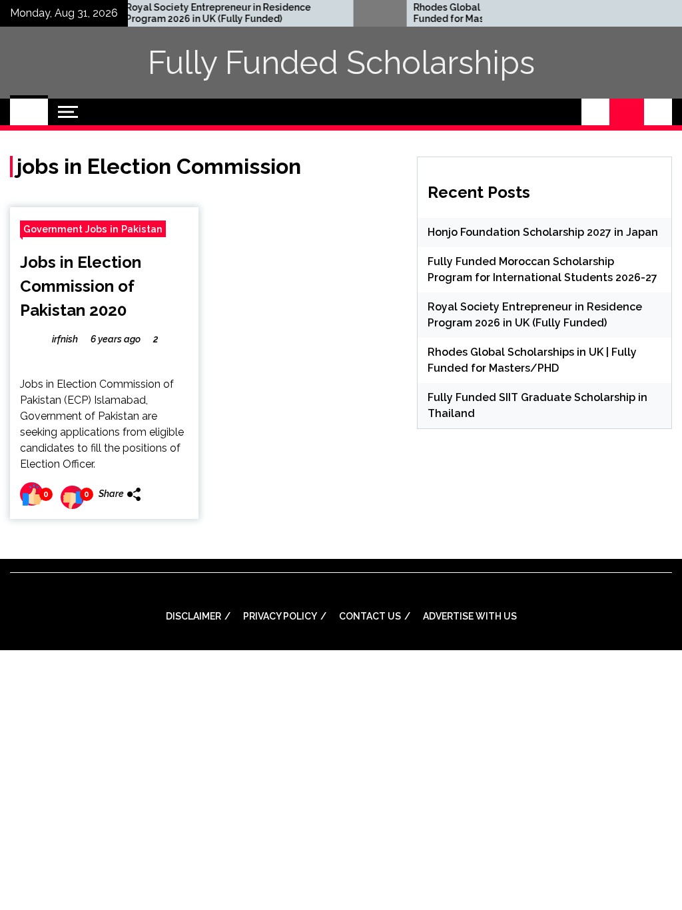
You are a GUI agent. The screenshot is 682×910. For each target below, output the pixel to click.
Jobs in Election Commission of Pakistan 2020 (80, 286)
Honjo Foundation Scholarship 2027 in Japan (543, 232)
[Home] (29, 112)
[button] (595, 112)
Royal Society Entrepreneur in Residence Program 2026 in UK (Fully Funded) (200, 13)
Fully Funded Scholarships (341, 62)
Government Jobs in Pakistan (93, 228)
